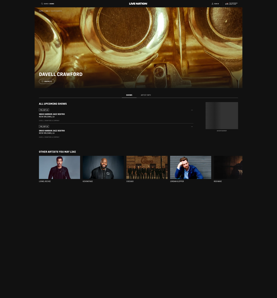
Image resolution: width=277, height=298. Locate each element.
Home (41, 11)
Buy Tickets (179, 115)
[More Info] (191, 110)
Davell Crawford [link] (56, 11)
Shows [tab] (129, 95)
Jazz (46, 11)
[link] (116, 115)
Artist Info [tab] (146, 95)
